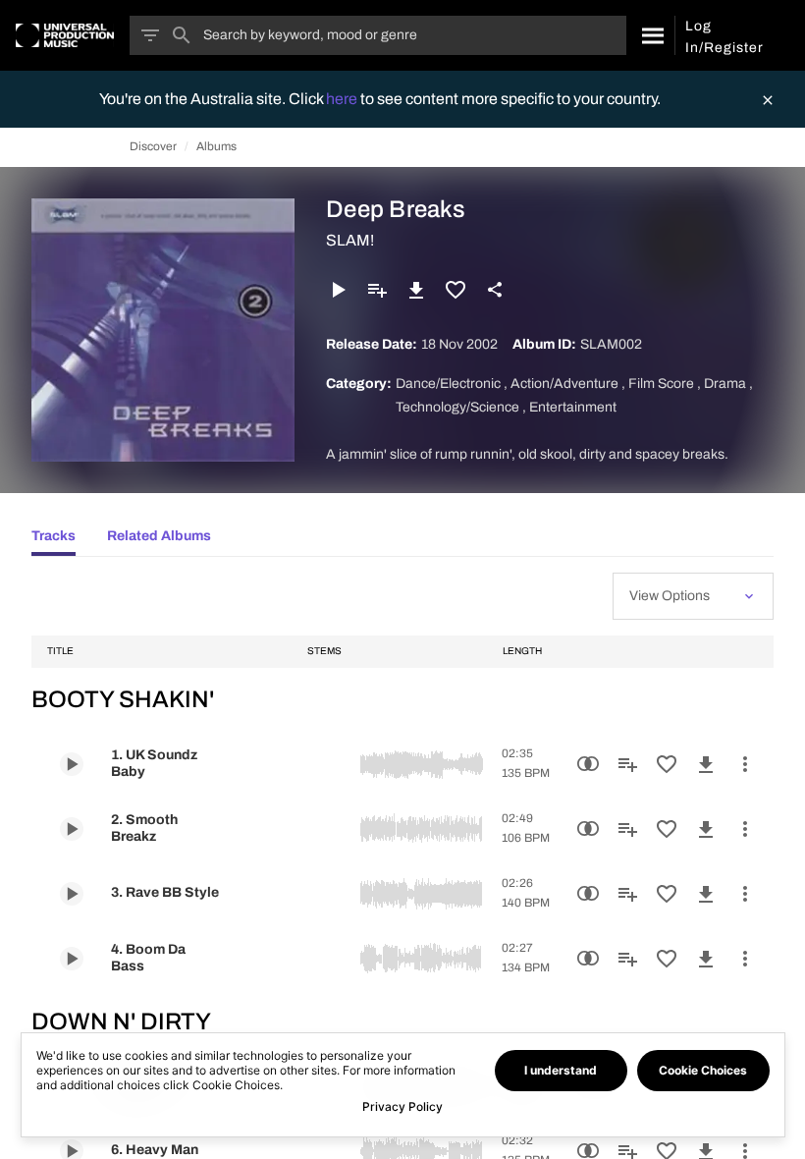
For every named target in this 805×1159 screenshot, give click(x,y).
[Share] (495, 290)
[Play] (337, 290)
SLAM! (350, 240)
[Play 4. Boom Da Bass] (71, 958)
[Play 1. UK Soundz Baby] (71, 764)
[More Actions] (745, 764)
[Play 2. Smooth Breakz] (71, 829)
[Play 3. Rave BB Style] (71, 893)
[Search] (650, 35)
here (343, 98)
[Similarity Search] (588, 764)
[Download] (416, 290)
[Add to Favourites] (455, 290)
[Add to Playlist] (377, 290)
